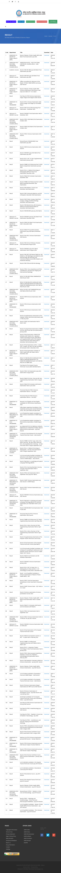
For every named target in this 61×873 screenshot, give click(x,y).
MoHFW (26, 842)
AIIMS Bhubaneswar (29, 834)
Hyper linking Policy (11, 836)
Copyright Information (11, 829)
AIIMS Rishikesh (28, 838)
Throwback (53, 21)
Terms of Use (9, 832)
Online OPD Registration (42, 21)
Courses (50, 36)
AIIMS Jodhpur (27, 836)
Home (45, 36)
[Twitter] (12, 1)
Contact (8, 847)
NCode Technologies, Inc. (37, 869)
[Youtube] (18, 1)
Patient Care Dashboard (11, 21)
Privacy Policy (34, 867)
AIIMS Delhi (27, 829)
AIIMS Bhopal (27, 840)
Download (46, 55)
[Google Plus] (15, 1)
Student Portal (21, 21)
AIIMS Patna (27, 832)
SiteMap (8, 849)
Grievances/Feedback (11, 840)
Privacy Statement (10, 834)
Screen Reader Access (30, 21)
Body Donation (9, 838)
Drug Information (10, 845)
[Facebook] (9, 1)
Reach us (8, 842)
